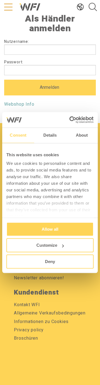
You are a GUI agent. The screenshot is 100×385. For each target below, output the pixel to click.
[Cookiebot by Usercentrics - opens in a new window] (71, 119)
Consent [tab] (18, 135)
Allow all (50, 229)
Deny (50, 261)
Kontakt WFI (27, 304)
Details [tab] (50, 135)
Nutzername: (16, 42)
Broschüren (26, 338)
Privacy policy (29, 330)
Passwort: (13, 62)
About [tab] (82, 135)
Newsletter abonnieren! (39, 278)
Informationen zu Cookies (41, 321)
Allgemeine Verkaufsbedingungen (50, 313)
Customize (46, 245)
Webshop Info (19, 104)
